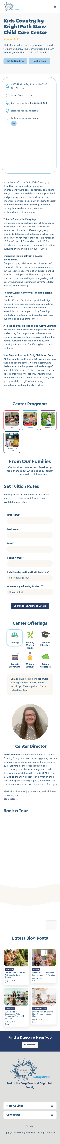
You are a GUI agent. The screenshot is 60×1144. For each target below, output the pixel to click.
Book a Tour (39, 61)
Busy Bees (27, 1083)
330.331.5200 (39, 103)
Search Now (30, 1044)
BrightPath (46, 1083)
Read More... (10, 798)
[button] (55, 6)
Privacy (29, 1126)
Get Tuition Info (15, 61)
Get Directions (18, 88)
